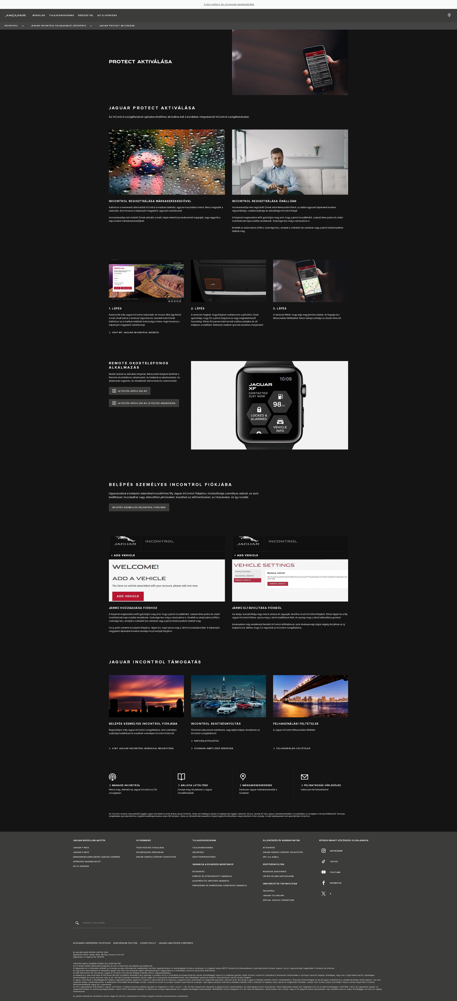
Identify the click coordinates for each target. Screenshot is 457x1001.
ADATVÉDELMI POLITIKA (125, 943)
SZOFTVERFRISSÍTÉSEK (204, 857)
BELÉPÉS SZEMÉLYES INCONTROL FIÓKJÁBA (139, 507)
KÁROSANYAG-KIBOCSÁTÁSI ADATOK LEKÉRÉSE (96, 857)
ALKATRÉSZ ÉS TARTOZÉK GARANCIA (210, 881)
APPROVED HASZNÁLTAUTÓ (87, 862)
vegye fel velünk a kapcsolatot (123, 996)
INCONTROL (198, 852)
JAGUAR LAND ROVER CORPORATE (176, 943)
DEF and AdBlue (271, 857)
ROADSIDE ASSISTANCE (275, 872)
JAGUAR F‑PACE (81, 848)
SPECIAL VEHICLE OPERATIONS (278, 900)
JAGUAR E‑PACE (81, 852)
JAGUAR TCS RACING (273, 896)
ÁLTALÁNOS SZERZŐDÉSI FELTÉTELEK (92, 943)
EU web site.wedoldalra (254, 989)
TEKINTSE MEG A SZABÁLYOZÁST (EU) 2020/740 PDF (97, 964)
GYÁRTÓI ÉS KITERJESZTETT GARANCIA (212, 876)
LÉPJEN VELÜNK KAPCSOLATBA (278, 876)
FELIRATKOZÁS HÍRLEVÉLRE (150, 852)
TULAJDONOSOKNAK (202, 848)
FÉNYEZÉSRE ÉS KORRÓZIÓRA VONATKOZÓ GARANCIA (219, 886)
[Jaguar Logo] (15, 15)
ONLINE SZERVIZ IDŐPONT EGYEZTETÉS (156, 857)
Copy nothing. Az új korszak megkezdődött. (229, 4)
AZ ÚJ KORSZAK (81, 866)
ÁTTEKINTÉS (198, 872)
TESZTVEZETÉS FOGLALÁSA (150, 848)
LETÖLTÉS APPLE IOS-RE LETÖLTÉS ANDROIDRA (147, 403)
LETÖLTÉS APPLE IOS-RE (132, 391)
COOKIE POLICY (148, 943)
